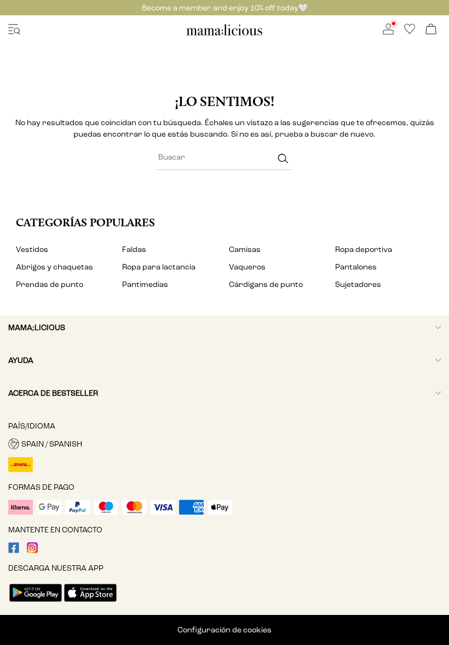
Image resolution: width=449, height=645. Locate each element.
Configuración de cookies (224, 630)
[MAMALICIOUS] (224, 33)
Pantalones (356, 267)
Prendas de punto (49, 284)
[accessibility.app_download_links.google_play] (35, 602)
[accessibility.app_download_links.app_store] (90, 602)
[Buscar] (283, 158)
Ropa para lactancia (158, 267)
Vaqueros (247, 267)
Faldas (134, 249)
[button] (224, 443)
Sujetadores (358, 284)
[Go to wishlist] (409, 32)
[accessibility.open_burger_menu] (14, 30)
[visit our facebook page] (13, 550)
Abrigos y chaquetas (54, 267)
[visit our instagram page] (32, 550)
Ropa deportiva (363, 249)
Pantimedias (145, 284)
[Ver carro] (430, 30)
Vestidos (32, 249)
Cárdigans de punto (266, 284)
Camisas (245, 249)
